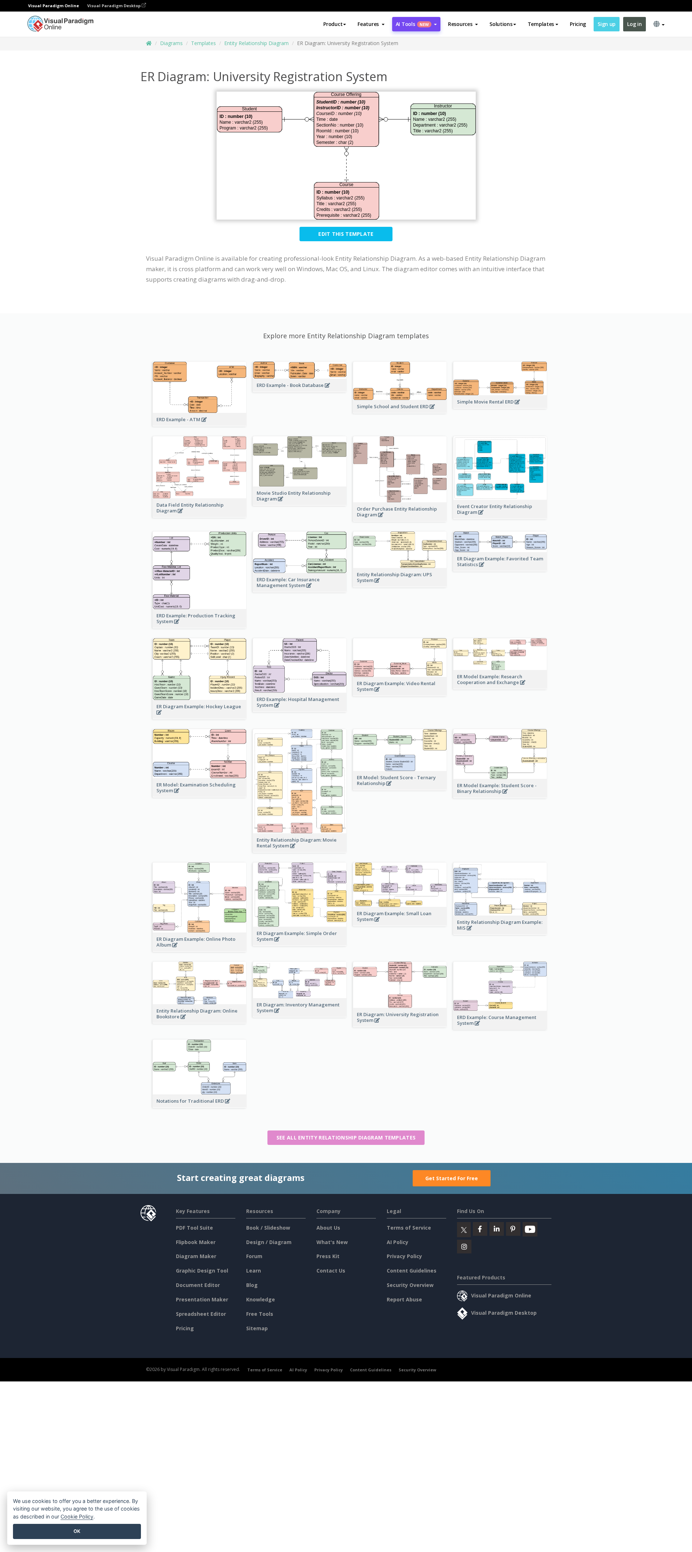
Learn (253, 1270)
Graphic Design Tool (202, 1270)
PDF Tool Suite (194, 1227)
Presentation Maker (202, 1299)
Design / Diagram (269, 1242)
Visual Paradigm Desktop (114, 5)
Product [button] (332, 24)
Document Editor (198, 1285)
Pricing (578, 24)
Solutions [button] (500, 24)
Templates (203, 43)
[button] (371, 24)
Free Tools (259, 1313)
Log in (634, 24)
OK (77, 1531)
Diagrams (171, 43)
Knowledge (260, 1299)
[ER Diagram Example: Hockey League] (199, 716)
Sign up (607, 24)
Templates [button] (541, 24)
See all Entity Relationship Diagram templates (346, 1137)
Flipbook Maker (196, 1242)
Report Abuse (404, 1299)
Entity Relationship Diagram (256, 43)
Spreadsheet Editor (201, 1313)
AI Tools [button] (412, 24)
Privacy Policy (404, 1256)
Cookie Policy (77, 1516)
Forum (254, 1256)
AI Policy (397, 1242)
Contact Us (330, 1270)
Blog (252, 1285)
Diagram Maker (196, 1256)
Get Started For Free (451, 1178)
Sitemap (257, 1328)
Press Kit (328, 1256)
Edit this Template (345, 233)
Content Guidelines (411, 1270)
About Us (328, 1227)
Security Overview (410, 1285)
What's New (332, 1242)
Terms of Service (409, 1227)
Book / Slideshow (268, 1227)
